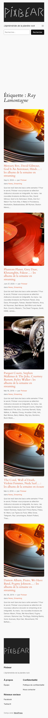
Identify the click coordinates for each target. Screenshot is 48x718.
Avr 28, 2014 (9, 595)
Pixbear (23, 180)
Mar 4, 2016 (9, 491)
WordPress (18, 713)
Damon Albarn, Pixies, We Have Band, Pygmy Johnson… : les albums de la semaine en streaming (23, 585)
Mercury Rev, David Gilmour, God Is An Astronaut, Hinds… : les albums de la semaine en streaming (22, 170)
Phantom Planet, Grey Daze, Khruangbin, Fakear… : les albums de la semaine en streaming (21, 274)
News (10, 184)
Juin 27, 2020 (9, 284)
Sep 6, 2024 (9, 180)
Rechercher (37, 32)
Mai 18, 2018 (9, 391)
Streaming (18, 184)
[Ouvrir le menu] (42, 25)
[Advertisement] (24, 63)
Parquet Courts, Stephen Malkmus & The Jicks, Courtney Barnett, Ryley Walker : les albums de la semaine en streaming (23, 379)
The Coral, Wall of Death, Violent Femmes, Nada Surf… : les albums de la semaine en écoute (24, 483)
